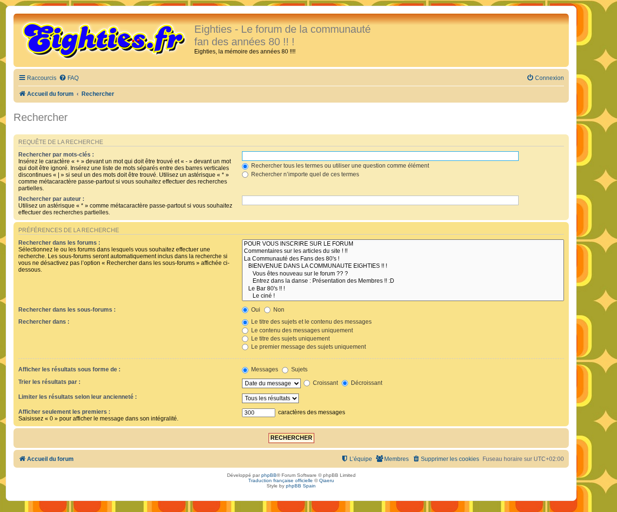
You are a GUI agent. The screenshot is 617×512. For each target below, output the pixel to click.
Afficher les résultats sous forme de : (69, 369)
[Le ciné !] (403, 296)
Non (278, 309)
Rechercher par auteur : (51, 199)
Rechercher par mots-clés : (56, 154)
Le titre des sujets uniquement (290, 338)
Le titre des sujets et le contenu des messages (311, 321)
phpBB (269, 475)
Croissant (324, 383)
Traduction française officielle (280, 480)
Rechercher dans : (43, 321)
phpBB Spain (301, 485)
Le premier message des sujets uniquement (308, 346)
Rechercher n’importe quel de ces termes (304, 174)
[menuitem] (69, 78)
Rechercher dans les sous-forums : (67, 309)
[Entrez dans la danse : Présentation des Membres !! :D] (403, 281)
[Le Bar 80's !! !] (403, 289)
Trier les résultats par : (49, 382)
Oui (255, 309)
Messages (264, 369)
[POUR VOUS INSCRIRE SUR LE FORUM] (403, 244)
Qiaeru (326, 480)
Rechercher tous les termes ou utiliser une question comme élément (339, 165)
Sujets (299, 369)
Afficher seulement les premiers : (64, 411)
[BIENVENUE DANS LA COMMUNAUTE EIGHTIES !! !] (403, 266)
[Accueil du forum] (105, 39)
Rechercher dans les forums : (59, 242)
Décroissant (365, 383)
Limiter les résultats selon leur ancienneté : (77, 397)
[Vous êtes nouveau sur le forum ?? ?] (403, 274)
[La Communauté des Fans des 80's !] (403, 259)
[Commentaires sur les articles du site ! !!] (403, 251)
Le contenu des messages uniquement (301, 330)
